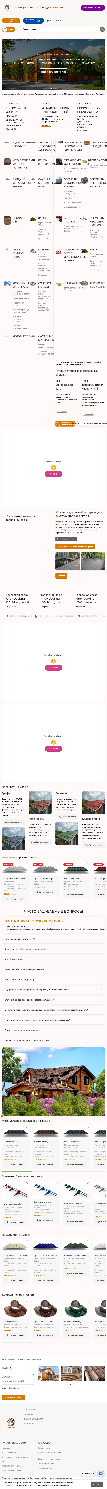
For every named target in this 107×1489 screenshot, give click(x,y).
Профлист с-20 (20, 1259)
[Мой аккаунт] (102, 29)
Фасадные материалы (11, 1470)
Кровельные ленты (21, 298)
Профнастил (43, 239)
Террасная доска (45, 1468)
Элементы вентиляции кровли (21, 327)
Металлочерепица (10, 1452)
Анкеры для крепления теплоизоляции (45, 256)
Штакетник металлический (49, 1452)
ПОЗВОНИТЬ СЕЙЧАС (11, 21)
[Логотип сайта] (7, 8)
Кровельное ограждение (69, 192)
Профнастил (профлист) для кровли (15, 1271)
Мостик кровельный (72, 202)
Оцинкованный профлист (23, 144)
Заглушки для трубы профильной (44, 231)
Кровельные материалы (73, 882)
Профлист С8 (9, 886)
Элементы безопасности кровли (19, 318)
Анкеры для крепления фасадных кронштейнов (44, 267)
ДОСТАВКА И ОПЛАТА (33, 1419)
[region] (53, 64)
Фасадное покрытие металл (45, 346)
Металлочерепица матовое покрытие (76, 170)
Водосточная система (18, 304)
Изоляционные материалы (49, 1459)
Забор (17, 886)
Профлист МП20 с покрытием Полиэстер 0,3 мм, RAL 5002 (46, 1256)
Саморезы (42, 275)
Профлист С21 (80, 1259)
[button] (53, 64)
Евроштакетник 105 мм (45, 224)
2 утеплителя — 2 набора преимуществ (53, 54)
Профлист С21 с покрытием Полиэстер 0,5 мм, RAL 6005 (75, 1256)
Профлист (6, 1448)
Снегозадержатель (72, 207)
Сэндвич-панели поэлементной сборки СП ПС (44, 295)
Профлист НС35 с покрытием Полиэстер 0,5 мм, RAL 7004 (45, 879)
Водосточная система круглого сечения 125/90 (73, 228)
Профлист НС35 (51, 882)
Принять (96, 1484)
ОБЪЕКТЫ (28, 1414)
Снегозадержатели (46, 1463)
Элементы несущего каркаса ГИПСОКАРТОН (96, 233)
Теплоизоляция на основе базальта (75, 289)
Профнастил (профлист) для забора (15, 890)
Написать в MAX (30, 21)
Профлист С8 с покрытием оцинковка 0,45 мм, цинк (14, 879)
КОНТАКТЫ (29, 1423)
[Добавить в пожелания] (27, 864)
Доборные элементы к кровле (21, 292)
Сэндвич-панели (45, 1448)
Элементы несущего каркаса (46, 352)
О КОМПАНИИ (30, 1409)
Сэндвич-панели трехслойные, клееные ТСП (44, 306)
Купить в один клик (15, 899)
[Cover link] (18, 116)
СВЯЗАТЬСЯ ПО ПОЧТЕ (92, 8)
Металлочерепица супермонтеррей (77, 162)
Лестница (68, 198)
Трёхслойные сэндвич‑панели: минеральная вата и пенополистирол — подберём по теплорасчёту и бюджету (53, 61)
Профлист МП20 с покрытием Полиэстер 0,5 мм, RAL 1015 (15, 1256)
